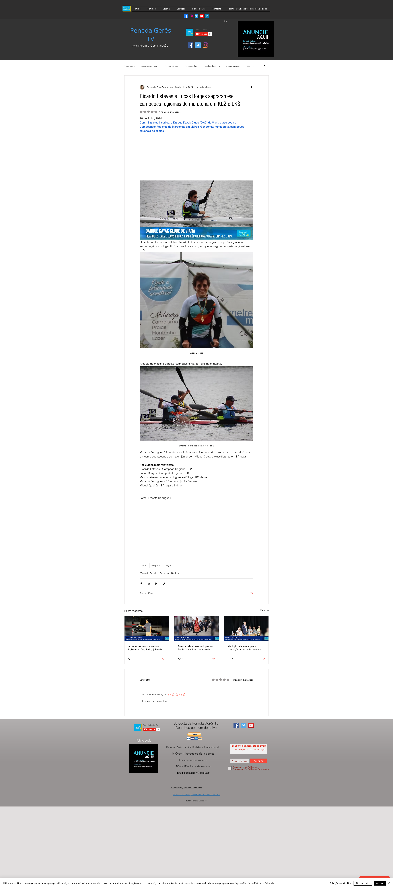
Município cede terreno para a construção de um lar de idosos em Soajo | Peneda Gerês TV (244, 648)
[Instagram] (191, 16)
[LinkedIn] (207, 16)
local (144, 565)
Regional (175, 573)
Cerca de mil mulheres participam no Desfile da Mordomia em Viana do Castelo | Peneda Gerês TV (195, 648)
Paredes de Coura (212, 66)
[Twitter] (196, 16)
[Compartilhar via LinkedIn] (156, 583)
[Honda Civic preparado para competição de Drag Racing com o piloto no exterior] (147, 628)
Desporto (164, 573)
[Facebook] (186, 16)
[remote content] (196, 154)
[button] (264, 66)
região (169, 565)
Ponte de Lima (191, 66)
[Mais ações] (251, 87)
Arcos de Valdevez (149, 66)
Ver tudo (264, 610)
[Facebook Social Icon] (190, 45)
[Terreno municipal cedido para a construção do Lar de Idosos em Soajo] (246, 628)
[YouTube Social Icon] (251, 725)
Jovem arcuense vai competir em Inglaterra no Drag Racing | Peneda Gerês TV (145, 648)
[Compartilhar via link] (163, 583)
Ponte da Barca (171, 66)
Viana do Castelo (233, 66)
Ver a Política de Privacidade (262, 883)
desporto (156, 565)
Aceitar (379, 883)
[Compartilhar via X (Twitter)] (148, 583)
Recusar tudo (362, 883)
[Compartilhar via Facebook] (141, 583)
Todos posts (129, 66)
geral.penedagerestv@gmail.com (193, 772)
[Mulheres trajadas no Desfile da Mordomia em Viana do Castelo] (196, 628)
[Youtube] (202, 16)
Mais (249, 66)
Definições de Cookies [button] (340, 883)
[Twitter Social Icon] (198, 45)
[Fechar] (389, 883)
